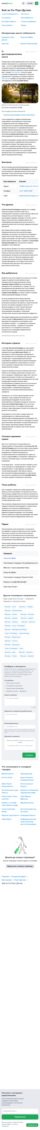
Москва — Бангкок (28, 622)
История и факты (9, 21)
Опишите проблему (10, 695)
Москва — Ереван (11, 618)
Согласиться (32, 1125)
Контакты (25, 14)
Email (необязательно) (11, 723)
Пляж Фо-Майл (26, 37)
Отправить (29, 755)
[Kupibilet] (7, 3)
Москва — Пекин (11, 656)
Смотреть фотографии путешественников (18, 115)
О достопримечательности (10, 14)
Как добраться (27, 18)
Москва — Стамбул (26, 607)
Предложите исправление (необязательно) (18, 711)
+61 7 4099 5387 (26, 191)
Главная (5, 876)
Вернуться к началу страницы (20, 866)
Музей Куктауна (27, 803)
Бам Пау (5, 44)
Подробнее (5, 1126)
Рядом (23, 25)
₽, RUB (30, 3)
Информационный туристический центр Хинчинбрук (28, 821)
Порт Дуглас (15, 72)
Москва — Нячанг (11, 641)
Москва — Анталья (27, 614)
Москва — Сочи (10, 607)
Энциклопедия (18, 876)
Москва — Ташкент (11, 622)
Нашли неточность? (31, 51)
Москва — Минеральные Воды (16, 629)
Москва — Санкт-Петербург (15, 626)
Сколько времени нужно (29, 21)
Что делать (6, 18)
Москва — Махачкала (12, 637)
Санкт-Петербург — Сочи (14, 648)
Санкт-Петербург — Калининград (17, 633)
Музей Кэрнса (7, 774)
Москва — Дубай (27, 618)
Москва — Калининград (13, 610)
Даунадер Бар (26, 774)
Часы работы (7, 25)
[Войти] (36, 3)
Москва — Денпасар (12, 645)
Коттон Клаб (7, 777)
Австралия (6, 79)
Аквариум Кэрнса (27, 815)
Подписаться (20, 1117)
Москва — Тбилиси (26, 652)
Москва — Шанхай (26, 656)
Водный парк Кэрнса (10, 815)
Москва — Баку (10, 652)
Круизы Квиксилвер (28, 44)
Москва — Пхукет (11, 614)
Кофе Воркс (7, 819)
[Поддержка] (23, 3)
